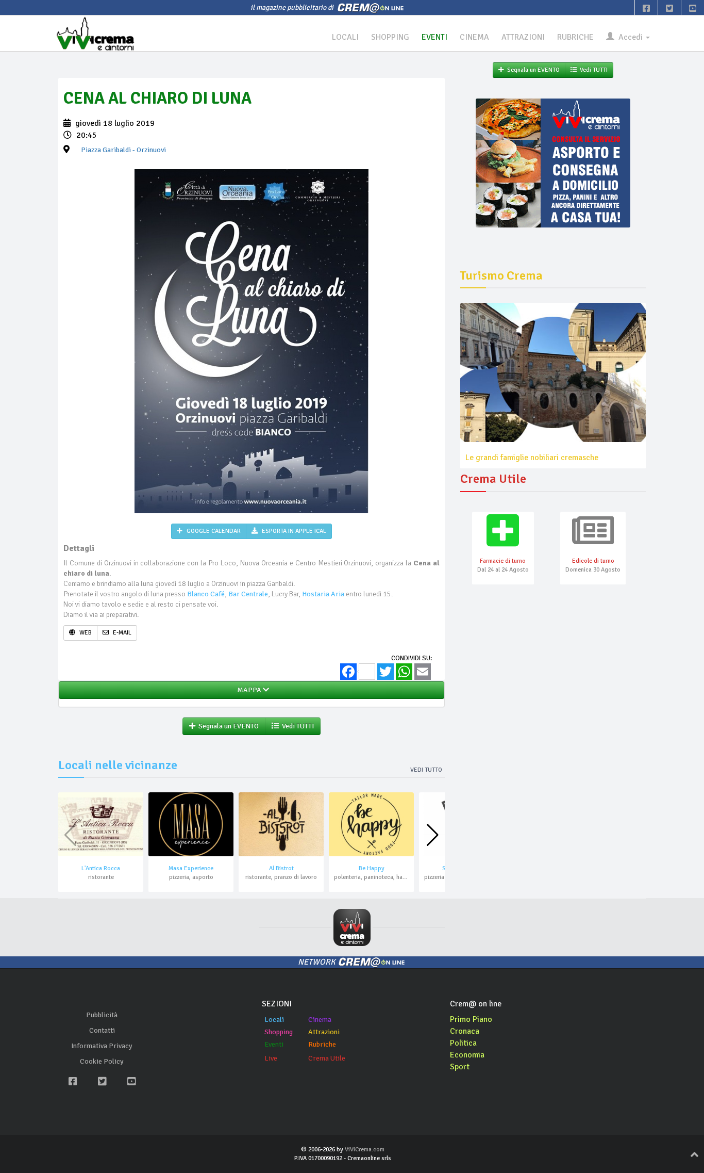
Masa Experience (191, 868)
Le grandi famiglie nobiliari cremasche (531, 457)
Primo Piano (471, 1019)
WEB (85, 633)
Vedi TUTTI (296, 726)
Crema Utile (326, 1058)
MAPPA (248, 690)
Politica (463, 1043)
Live (270, 1058)
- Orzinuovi (123, 149)
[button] (433, 835)
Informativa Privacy (101, 1045)
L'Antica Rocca (100, 868)
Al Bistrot (281, 868)
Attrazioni (324, 1032)
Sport (460, 1067)
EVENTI (434, 37)
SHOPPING (390, 37)
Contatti (102, 1030)
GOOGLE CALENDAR (213, 531)
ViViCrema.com (364, 1149)
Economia (467, 1055)
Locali (274, 1019)
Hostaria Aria (323, 594)
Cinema (319, 1019)
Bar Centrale (248, 594)
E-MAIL (121, 633)
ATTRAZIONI (523, 37)
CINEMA (474, 37)
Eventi (273, 1044)
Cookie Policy (102, 1061)
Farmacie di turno (503, 561)
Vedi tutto (426, 770)
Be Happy (371, 868)
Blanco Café (206, 594)
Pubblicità (102, 1015)
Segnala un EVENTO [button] (227, 726)
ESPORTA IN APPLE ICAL (293, 531)
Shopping (278, 1032)
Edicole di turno (593, 561)
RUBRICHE (575, 37)
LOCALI (345, 37)
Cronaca (464, 1031)
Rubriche (322, 1044)
